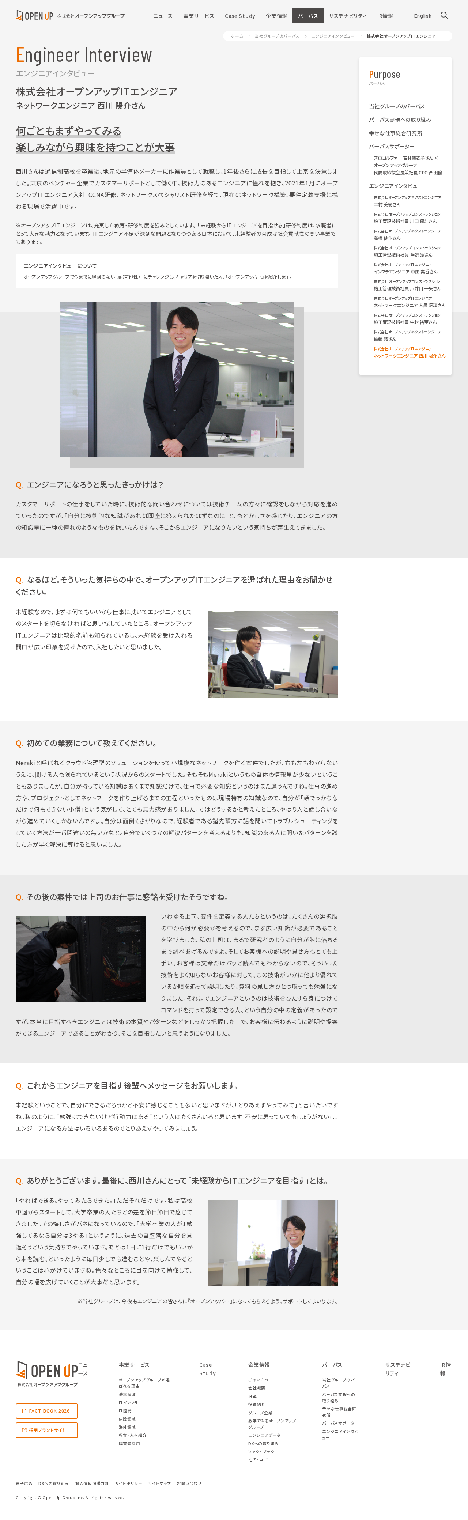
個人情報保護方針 (92, 1483)
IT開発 (125, 1410)
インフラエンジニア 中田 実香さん (405, 268)
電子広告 (24, 1483)
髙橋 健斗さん (407, 234)
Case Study (240, 15)
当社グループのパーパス (277, 36)
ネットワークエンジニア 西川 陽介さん (408, 352)
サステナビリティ (348, 15)
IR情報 (385, 15)
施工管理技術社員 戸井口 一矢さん (407, 285)
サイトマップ (159, 1483)
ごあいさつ (258, 1380)
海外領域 (127, 1427)
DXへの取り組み (263, 1443)
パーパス (308, 15)
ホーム (237, 36)
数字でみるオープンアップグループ (272, 1424)
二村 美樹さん (407, 201)
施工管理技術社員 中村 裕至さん (407, 318)
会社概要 (256, 1388)
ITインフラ (128, 1402)
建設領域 (127, 1419)
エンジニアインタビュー (333, 36)
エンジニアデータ (264, 1435)
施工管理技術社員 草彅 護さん (407, 251)
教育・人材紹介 (133, 1435)
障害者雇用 (129, 1443)
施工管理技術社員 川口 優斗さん (407, 217)
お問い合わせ (189, 1483)
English (423, 15)
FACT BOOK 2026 (49, 1410)
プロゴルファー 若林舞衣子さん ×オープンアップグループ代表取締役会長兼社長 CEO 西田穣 (408, 165)
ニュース (163, 15)
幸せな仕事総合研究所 (395, 133)
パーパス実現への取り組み (400, 119)
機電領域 (127, 1394)
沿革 (252, 1396)
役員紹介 (256, 1404)
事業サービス (198, 15)
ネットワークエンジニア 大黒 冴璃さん (408, 302)
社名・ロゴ (258, 1459)
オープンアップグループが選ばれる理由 (144, 1383)
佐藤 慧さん (407, 335)
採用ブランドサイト (47, 1430)
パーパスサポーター (392, 146)
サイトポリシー (129, 1483)
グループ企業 (260, 1412)
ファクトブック (261, 1451)
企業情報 (276, 15)
